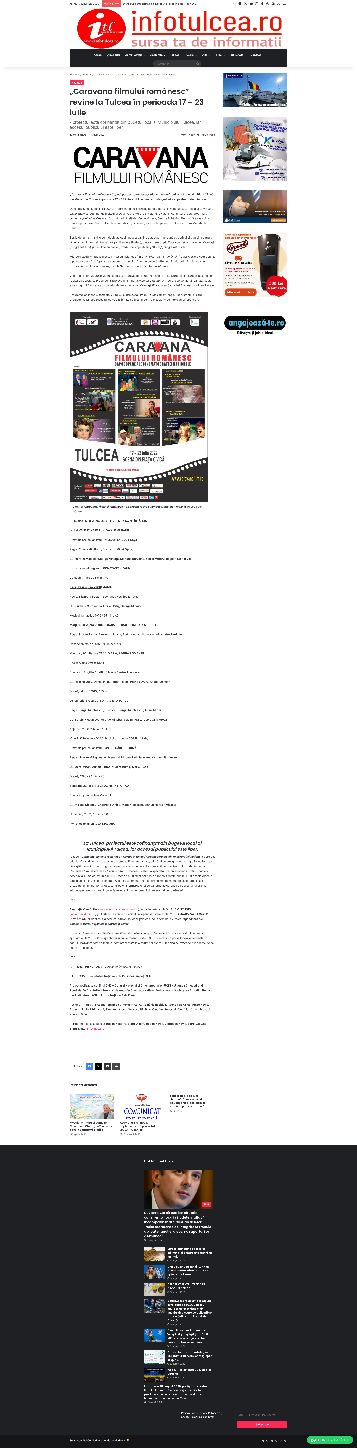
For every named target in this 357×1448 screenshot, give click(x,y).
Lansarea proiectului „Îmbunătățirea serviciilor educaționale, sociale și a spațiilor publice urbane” (187, 1101)
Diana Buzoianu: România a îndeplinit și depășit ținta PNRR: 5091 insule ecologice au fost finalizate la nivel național (189, 3)
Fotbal (218, 54)
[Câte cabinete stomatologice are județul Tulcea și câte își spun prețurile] (154, 1357)
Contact (255, 54)
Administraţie (133, 54)
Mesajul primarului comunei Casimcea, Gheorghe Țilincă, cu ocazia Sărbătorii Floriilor (91, 1126)
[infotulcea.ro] (178, 28)
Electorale (156, 54)
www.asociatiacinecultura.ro (119, 909)
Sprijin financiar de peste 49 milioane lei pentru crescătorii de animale (190, 1252)
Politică (174, 54)
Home (76, 74)
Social (190, 54)
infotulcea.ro (79, 134)
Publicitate (236, 54)
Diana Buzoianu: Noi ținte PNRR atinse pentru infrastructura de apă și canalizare (188, 1270)
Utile (204, 54)
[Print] (116, 1066)
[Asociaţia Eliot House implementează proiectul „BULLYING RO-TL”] (142, 1106)
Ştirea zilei (113, 54)
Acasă (98, 54)
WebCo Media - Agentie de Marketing (104, 1440)
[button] (330, 1440)
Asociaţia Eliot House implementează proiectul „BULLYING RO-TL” (137, 1126)
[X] (98, 1066)
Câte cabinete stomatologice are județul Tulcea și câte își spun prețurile (189, 1356)
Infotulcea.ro (95, 1028)
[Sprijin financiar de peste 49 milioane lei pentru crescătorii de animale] (154, 1254)
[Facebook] (89, 1066)
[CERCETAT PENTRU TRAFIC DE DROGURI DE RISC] (154, 1289)
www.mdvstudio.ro (83, 914)
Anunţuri (87, 74)
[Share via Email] (107, 1066)
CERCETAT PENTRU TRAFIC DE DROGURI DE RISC (186, 1286)
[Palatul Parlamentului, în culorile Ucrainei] (154, 1375)
